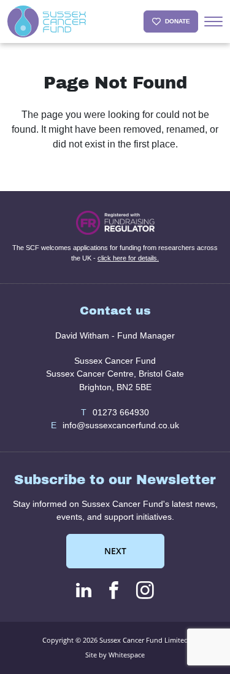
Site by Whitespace (115, 654)
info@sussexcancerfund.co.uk (115, 425)
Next (115, 551)
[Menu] (213, 21)
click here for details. (128, 258)
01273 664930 (115, 412)
